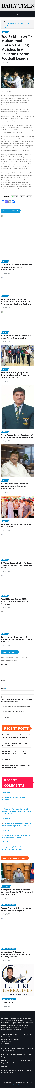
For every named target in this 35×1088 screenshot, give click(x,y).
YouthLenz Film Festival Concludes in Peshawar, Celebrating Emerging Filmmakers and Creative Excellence (17, 811)
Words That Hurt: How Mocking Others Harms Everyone (16, 909)
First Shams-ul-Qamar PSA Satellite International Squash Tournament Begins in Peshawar (16, 301)
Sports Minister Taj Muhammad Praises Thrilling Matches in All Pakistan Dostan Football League (17, 25)
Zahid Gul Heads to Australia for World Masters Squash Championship (16, 267)
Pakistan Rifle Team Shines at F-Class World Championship (16, 336)
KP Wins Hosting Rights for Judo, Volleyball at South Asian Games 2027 (16, 565)
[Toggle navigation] (17, 14)
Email (3, 688)
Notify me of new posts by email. (13, 712)
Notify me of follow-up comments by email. (17, 707)
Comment (4, 664)
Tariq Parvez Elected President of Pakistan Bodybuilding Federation (17, 436)
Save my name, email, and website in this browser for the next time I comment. (17, 700)
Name (3, 680)
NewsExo (13, 1085)
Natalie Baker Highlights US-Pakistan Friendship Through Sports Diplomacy (15, 375)
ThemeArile (21, 1085)
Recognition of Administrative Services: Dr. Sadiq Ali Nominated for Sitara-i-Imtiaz (17, 892)
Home (4, 21)
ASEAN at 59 (6, 759)
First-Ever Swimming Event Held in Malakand (16, 525)
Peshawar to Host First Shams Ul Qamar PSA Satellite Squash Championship (16, 486)
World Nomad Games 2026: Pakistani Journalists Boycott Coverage (15, 601)
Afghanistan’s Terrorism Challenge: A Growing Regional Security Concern (15, 954)
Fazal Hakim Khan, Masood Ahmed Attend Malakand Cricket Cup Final (16, 639)
